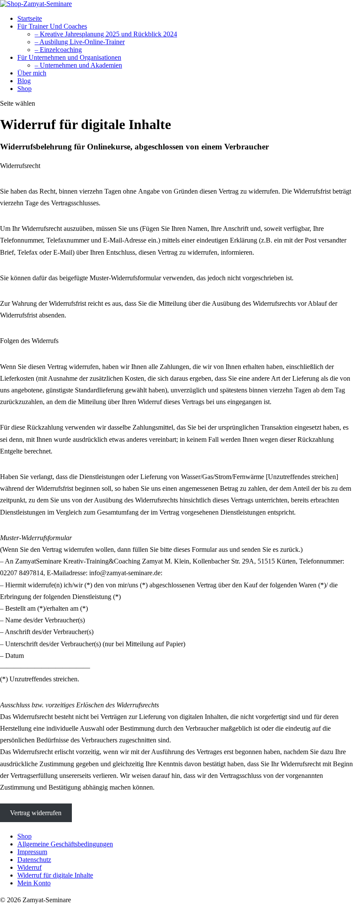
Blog (24, 80)
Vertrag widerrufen (35, 812)
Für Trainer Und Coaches (52, 26)
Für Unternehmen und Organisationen (69, 57)
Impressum (32, 851)
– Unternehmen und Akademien (78, 65)
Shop (24, 88)
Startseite (29, 18)
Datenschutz (34, 859)
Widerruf (29, 867)
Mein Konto (34, 883)
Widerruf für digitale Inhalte (55, 875)
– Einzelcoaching (58, 49)
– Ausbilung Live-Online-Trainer (80, 41)
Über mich (31, 73)
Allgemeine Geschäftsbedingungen (65, 844)
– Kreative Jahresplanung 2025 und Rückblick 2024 (106, 34)
